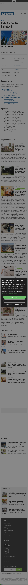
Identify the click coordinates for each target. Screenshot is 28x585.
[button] (14, 293)
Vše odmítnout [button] (14, 301)
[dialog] (14, 292)
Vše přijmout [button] (14, 297)
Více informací (18, 291)
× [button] (24, 279)
